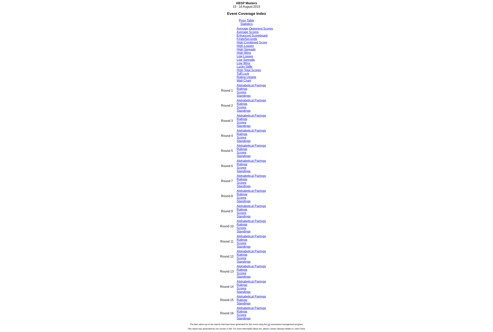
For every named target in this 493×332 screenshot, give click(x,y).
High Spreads (246, 49)
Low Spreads (246, 59)
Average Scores (248, 32)
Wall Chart (244, 80)
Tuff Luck (243, 73)
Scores (241, 92)
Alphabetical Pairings (251, 85)
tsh (268, 324)
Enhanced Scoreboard (252, 35)
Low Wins (243, 63)
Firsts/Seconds (247, 39)
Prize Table (246, 20)
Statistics (246, 24)
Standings (244, 95)
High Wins (244, 52)
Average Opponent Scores (255, 28)
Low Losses (245, 56)
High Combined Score (252, 42)
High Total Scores (249, 70)
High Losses (245, 46)
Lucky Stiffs (244, 66)
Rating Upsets (246, 77)
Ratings (242, 88)
